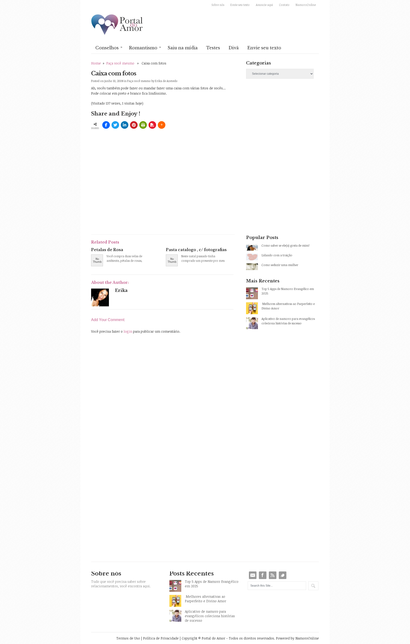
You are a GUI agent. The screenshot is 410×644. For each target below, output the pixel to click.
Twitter (282, 575)
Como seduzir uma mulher (279, 265)
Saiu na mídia (183, 48)
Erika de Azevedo (166, 81)
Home (96, 63)
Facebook (262, 575)
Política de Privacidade (161, 638)
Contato (284, 5)
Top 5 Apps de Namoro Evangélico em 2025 (287, 291)
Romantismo (145, 47)
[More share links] (161, 125)
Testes (213, 48)
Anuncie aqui (264, 5)
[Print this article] (143, 125)
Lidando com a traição (276, 255)
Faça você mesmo (120, 63)
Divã (233, 48)
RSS (272, 575)
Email (252, 575)
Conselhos (108, 47)
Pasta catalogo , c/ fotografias (196, 249)
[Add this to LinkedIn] (124, 125)
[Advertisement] (146, 195)
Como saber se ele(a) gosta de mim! (285, 245)
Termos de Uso (128, 638)
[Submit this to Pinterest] (134, 125)
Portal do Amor (117, 25)
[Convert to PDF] (152, 125)
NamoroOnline (306, 5)
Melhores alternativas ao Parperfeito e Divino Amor (288, 306)
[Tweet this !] (115, 125)
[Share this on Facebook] (106, 125)
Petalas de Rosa (107, 249)
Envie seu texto (240, 5)
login (128, 331)
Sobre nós (217, 5)
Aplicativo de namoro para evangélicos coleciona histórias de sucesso (288, 321)
